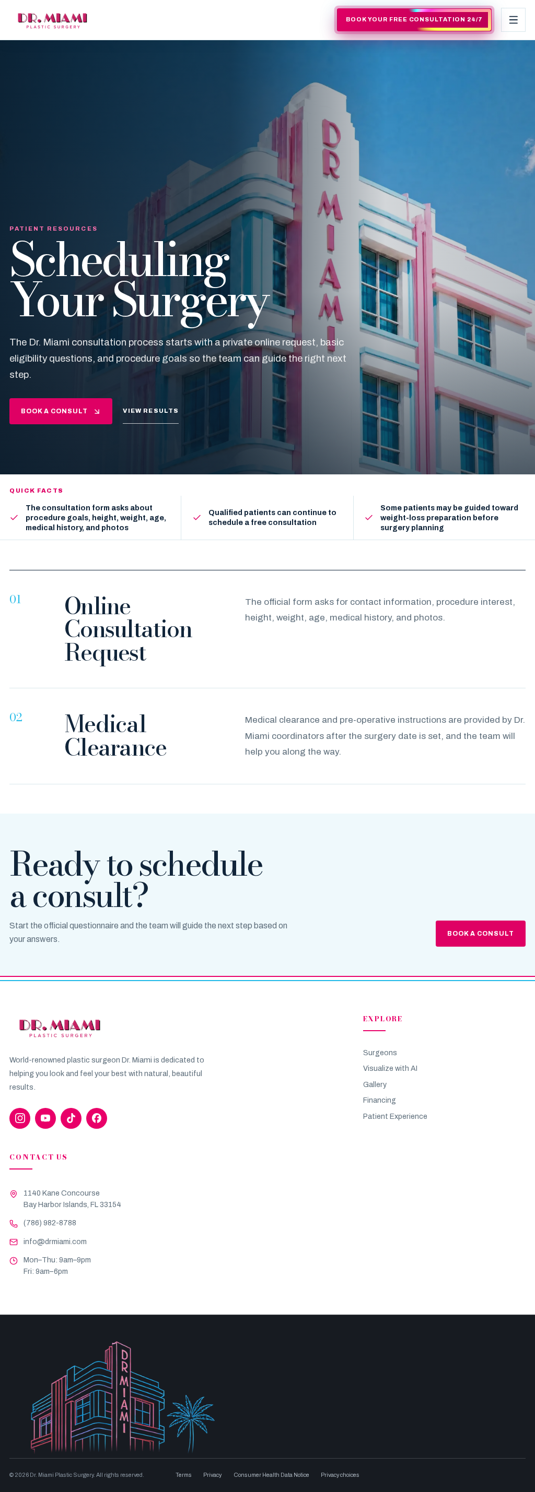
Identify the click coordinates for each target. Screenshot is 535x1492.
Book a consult (54, 411)
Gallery (375, 1085)
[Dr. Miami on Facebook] (96, 1118)
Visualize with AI (390, 1068)
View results (151, 411)
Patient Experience (395, 1116)
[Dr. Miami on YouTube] (45, 1118)
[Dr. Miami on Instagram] (19, 1118)
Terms (184, 1475)
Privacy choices (340, 1475)
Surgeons (380, 1053)
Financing (379, 1100)
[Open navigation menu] (513, 20)
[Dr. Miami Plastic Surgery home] (52, 20)
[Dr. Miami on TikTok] (71, 1118)
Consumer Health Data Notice (271, 1475)
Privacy (212, 1475)
